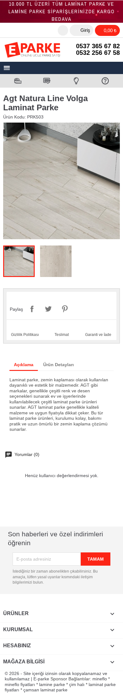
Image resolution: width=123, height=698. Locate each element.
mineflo (99, 678)
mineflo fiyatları (20, 684)
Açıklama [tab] (23, 364)
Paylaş (32, 309)
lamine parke (52, 684)
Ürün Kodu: (14, 116)
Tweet (48, 309)
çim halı (77, 684)
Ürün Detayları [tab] (58, 364)
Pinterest (64, 309)
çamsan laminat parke (45, 689)
